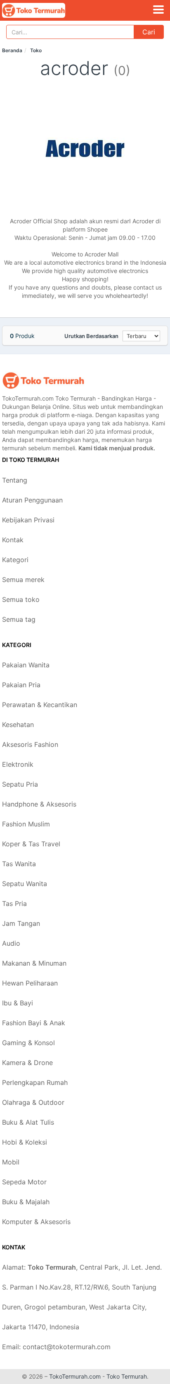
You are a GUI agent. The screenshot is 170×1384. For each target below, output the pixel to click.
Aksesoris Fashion (30, 744)
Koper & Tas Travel (31, 844)
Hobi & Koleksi (24, 1142)
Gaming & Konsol (28, 1043)
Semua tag (18, 619)
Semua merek (23, 579)
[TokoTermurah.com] (46, 10)
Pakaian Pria (21, 685)
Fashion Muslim (26, 824)
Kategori (15, 560)
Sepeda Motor (24, 1182)
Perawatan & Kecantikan (39, 704)
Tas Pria (14, 903)
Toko (36, 50)
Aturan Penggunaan (32, 500)
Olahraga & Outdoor (33, 1102)
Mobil (10, 1162)
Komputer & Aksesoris (36, 1221)
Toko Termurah (126, 1376)
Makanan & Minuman (34, 963)
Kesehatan (18, 724)
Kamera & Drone (27, 1062)
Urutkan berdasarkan (91, 336)
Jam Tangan (21, 923)
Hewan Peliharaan (30, 983)
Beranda (12, 50)
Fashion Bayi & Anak (33, 1023)
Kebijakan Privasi (28, 520)
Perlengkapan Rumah (35, 1082)
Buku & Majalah (26, 1202)
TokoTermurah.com (75, 1376)
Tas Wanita (19, 864)
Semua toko (21, 599)
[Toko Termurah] (43, 380)
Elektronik (17, 764)
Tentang (14, 480)
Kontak (13, 540)
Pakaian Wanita (26, 665)
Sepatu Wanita (24, 883)
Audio (11, 943)
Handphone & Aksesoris (39, 804)
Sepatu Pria (20, 784)
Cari (148, 32)
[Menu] (158, 9)
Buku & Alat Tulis (28, 1122)
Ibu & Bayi (17, 1003)
